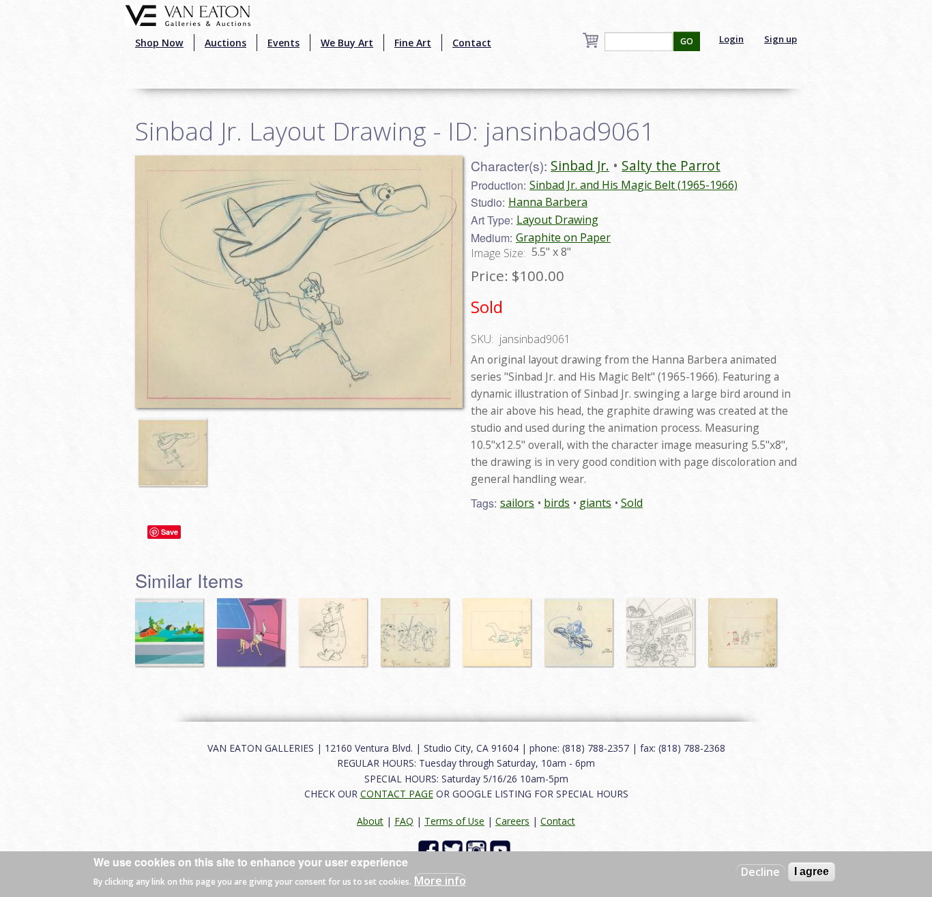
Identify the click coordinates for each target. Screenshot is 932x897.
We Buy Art (347, 42)
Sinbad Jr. (580, 165)
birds (557, 502)
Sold (632, 502)
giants (595, 502)
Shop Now (159, 42)
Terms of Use (454, 820)
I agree (811, 871)
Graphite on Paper (563, 237)
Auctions (225, 42)
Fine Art (412, 42)
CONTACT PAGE (396, 793)
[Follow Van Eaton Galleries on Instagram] (478, 849)
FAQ (403, 820)
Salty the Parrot (671, 165)
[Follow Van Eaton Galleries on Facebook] (430, 849)
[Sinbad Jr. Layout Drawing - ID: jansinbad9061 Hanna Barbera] (299, 280)
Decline (760, 871)
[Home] (188, 14)
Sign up (780, 39)
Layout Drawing (557, 219)
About (370, 820)
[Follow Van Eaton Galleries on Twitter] (454, 849)
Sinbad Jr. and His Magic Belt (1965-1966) (633, 184)
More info (440, 880)
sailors (517, 502)
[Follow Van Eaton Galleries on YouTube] (502, 849)
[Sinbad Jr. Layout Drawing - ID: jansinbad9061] (176, 446)
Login (731, 39)
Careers (512, 820)
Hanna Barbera (547, 201)
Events (283, 42)
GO (686, 41)
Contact (471, 42)
